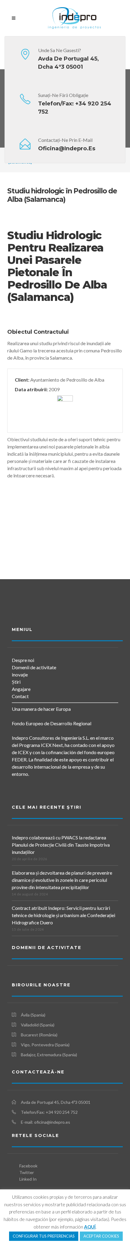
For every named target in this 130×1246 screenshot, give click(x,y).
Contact (20, 696)
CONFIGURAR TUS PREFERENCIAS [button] (44, 1236)
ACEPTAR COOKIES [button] (101, 1236)
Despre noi (23, 660)
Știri (16, 682)
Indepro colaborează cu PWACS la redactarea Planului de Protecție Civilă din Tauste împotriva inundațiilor (61, 845)
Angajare (21, 689)
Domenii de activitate (34, 667)
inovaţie (20, 674)
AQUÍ (90, 1226)
